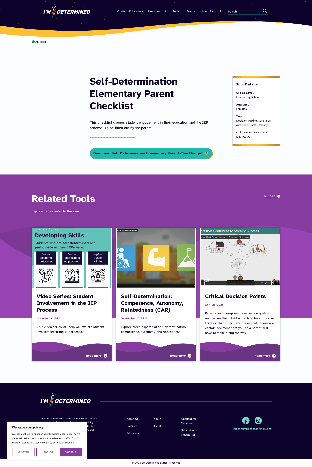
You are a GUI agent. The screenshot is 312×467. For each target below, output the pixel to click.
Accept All (70, 452)
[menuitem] (121, 7)
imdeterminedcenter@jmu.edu (252, 429)
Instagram (258, 420)
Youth (121, 11)
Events (191, 11)
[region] (47, 441)
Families (154, 11)
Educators (136, 11)
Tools (176, 11)
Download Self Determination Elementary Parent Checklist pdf (148, 153)
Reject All (47, 452)
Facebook (246, 420)
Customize (23, 452)
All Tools (41, 41)
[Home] (67, 11)
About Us (208, 11)
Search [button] (265, 11)
